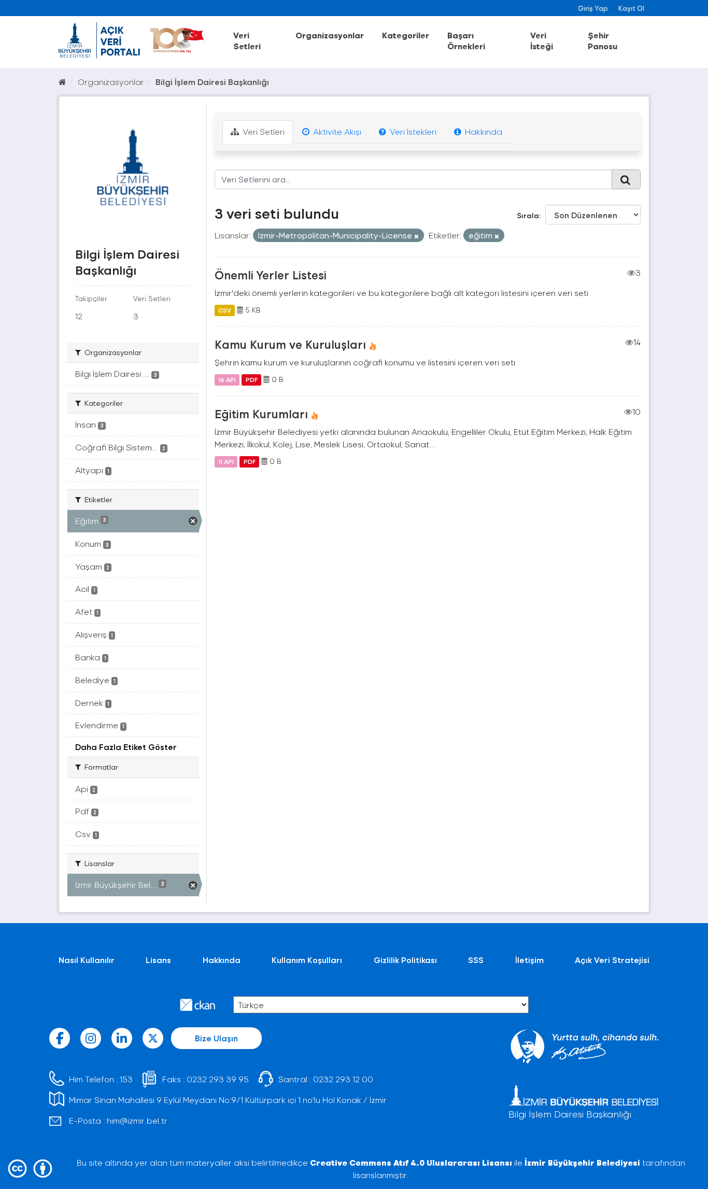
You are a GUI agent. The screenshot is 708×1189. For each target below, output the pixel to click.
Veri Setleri (247, 40)
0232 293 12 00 (343, 1078)
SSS (476, 959)
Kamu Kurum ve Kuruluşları (290, 344)
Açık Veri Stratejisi (612, 959)
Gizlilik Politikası (405, 959)
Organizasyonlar (329, 35)
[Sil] (416, 236)
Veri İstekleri (412, 131)
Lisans (158, 959)
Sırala (528, 215)
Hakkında (482, 131)
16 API (227, 379)
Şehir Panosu (602, 40)
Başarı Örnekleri (466, 40)
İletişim (529, 959)
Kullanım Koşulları (307, 959)
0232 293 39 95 (218, 1078)
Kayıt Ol (631, 8)
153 (126, 1078)
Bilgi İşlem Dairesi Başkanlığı (212, 81)
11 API (226, 461)
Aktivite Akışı (336, 131)
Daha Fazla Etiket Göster (126, 746)
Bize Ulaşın (216, 1037)
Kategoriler (405, 35)
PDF (252, 379)
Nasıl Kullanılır (87, 959)
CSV (224, 310)
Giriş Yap (593, 8)
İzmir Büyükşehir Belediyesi (582, 1162)
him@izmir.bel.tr (137, 1120)
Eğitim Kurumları (261, 413)
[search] (626, 179)
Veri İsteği (541, 40)
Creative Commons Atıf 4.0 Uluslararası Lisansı (411, 1162)
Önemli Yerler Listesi (271, 274)
